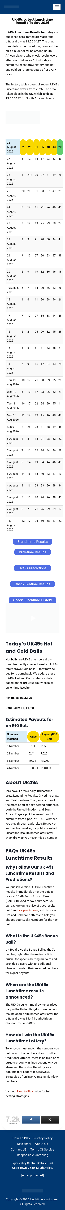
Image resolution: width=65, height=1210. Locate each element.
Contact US (19, 1149)
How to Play (25, 1091)
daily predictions (27, 910)
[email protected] (32, 1175)
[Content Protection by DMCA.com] (32, 1190)
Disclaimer (24, 1144)
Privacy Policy (43, 1138)
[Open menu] (57, 7)
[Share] (31, 1120)
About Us (41, 1144)
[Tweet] (50, 1120)
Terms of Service (42, 1149)
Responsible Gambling (32, 1155)
